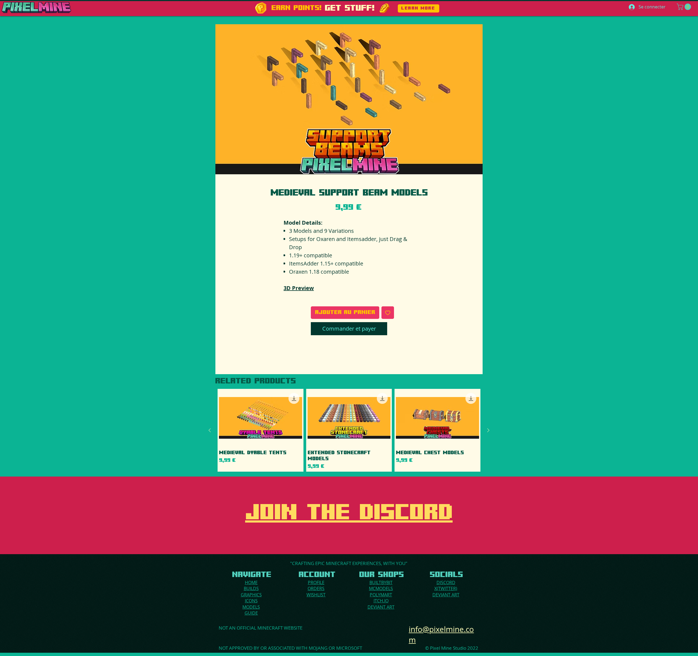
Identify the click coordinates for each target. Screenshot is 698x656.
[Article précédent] (209, 430)
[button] (685, 7)
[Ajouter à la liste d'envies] (387, 312)
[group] (349, 430)
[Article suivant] (488, 430)
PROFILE (316, 582)
